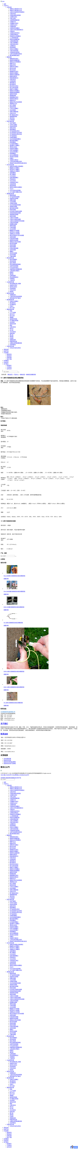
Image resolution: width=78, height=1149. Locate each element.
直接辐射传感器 (14, 214)
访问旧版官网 (7, 758)
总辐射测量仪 (13, 137)
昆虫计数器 (13, 262)
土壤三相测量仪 (14, 42)
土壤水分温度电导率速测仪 (17, 12)
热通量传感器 (13, 224)
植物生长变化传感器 (15, 241)
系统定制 (6, 349)
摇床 (11, 325)
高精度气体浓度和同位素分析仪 (18, 163)
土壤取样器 (13, 26)
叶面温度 (12, 119)
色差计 (11, 306)
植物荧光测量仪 (14, 73)
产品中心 (6, 5)
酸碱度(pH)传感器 (14, 230)
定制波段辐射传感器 (15, 212)
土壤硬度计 (13, 45)
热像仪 (11, 158)
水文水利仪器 (10, 164)
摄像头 (11, 251)
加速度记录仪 (13, 285)
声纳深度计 (13, 179)
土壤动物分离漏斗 (15, 270)
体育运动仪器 (10, 293)
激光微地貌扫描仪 (15, 55)
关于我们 (6, 364)
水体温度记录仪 (14, 182)
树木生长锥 (13, 68)
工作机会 (9, 367)
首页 (5, 4)
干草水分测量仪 (14, 108)
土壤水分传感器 (14, 217)
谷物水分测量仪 (14, 301)
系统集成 (13, 777)
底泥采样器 (13, 185)
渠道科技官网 (7, 760)
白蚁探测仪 (13, 275)
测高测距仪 (13, 82)
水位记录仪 (13, 180)
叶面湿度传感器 (14, 238)
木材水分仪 (13, 113)
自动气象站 (13, 122)
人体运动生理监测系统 (16, 296)
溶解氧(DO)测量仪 (15, 171)
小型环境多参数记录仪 (16, 161)
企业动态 (6, 362)
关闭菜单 (3, 777)
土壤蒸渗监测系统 (15, 52)
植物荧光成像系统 (15, 74)
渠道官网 (8, 777)
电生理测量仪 (13, 259)
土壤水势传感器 (14, 222)
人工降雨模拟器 (14, 37)
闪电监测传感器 (14, 248)
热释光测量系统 (14, 111)
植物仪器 (9, 57)
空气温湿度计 (13, 135)
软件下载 (9, 359)
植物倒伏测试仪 (14, 98)
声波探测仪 (13, 288)
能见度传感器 (13, 243)
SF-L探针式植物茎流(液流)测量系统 (13, 702)
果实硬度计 (13, 302)
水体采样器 (13, 184)
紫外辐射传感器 (14, 208)
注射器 (11, 338)
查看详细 (6, 578)
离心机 (11, 335)
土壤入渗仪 (13, 18)
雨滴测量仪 (13, 153)
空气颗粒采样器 (14, 320)
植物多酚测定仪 (14, 78)
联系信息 (4, 734)
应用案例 (6, 360)
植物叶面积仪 (13, 76)
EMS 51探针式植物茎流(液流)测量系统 (14, 687)
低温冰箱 (12, 333)
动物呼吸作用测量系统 (16, 269)
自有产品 (6, 351)
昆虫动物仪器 (10, 257)
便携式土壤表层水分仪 (16, 8)
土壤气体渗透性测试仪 (16, 53)
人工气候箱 (13, 312)
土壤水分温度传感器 (15, 219)
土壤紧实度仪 (13, 16)
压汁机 (11, 330)
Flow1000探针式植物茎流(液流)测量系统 (14, 575)
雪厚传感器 (13, 225)
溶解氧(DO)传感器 (15, 233)
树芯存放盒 (13, 69)
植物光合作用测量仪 (15, 61)
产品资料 (6, 352)
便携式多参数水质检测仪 (16, 166)
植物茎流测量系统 (15, 60)
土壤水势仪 (13, 13)
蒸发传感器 (13, 246)
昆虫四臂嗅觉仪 (14, 277)
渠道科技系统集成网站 (10, 761)
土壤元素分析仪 (14, 44)
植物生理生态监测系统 (16, 102)
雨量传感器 (13, 200)
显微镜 (11, 317)
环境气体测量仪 (14, 150)
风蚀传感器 (13, 245)
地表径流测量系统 (15, 39)
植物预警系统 (13, 116)
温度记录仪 (13, 127)
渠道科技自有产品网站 (10, 763)
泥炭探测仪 (13, 47)
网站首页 (10, 374)
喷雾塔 (11, 272)
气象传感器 (13, 256)
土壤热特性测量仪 (15, 28)
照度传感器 (13, 209)
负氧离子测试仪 (14, 159)
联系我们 (9, 365)
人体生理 (12, 280)
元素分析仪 (13, 327)
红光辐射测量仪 (14, 143)
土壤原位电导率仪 (15, 33)
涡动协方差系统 (14, 156)
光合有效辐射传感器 (15, 204)
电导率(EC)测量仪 (14, 169)
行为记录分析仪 (14, 267)
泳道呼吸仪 (13, 344)
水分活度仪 (13, 331)
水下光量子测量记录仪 (16, 192)
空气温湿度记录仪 (15, 131)
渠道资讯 (9, 354)
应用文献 (9, 357)
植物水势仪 (13, 65)
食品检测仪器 (10, 299)
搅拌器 (11, 336)
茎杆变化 (12, 118)
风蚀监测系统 (13, 126)
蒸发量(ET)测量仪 (14, 145)
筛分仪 (11, 328)
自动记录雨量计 (14, 151)
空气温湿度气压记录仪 (16, 132)
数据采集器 (13, 195)
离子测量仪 (13, 174)
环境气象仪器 (10, 121)
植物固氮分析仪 (14, 97)
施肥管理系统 (13, 94)
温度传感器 (13, 216)
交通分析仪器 (10, 346)
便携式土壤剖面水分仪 (16, 10)
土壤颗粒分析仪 (14, 23)
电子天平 (12, 314)
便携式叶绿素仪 (14, 66)
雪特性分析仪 (13, 147)
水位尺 (11, 188)
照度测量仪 (13, 142)
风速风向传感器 (14, 198)
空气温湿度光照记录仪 (16, 134)
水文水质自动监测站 (15, 190)
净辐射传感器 (13, 206)
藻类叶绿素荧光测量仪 (16, 187)
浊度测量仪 (13, 172)
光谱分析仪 (13, 79)
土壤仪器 (9, 7)
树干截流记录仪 (14, 114)
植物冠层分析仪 (14, 58)
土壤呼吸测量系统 (15, 20)
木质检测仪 (13, 81)
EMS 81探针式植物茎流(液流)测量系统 (14, 671)
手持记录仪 (13, 290)
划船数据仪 (13, 294)
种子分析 (12, 307)
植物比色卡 (13, 100)
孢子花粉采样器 (14, 87)
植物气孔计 (13, 63)
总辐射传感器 (13, 203)
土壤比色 (12, 31)
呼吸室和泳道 (13, 341)
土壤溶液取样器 (14, 41)
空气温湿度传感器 (15, 196)
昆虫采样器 (13, 261)
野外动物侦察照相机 (15, 264)
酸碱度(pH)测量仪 (14, 167)
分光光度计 (13, 176)
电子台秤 (12, 315)
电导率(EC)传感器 (14, 232)
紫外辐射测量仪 (14, 140)
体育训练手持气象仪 (15, 298)
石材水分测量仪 (14, 49)
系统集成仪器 (10, 193)
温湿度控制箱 (13, 319)
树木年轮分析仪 (14, 86)
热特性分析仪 (13, 286)
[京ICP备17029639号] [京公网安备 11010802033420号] (15, 775)
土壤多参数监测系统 (15, 15)
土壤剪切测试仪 (14, 34)
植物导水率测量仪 (15, 90)
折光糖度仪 (13, 304)
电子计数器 (13, 105)
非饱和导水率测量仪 (15, 36)
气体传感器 (13, 227)
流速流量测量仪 (14, 177)
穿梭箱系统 (13, 339)
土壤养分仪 (13, 21)
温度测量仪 (13, 129)
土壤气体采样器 (14, 50)
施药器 (11, 274)
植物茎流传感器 (14, 240)
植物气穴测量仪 (14, 89)
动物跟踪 (12, 278)
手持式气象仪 (13, 124)
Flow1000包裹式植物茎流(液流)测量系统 (14, 591)
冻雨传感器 (13, 249)
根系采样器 (13, 106)
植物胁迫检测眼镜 (15, 92)
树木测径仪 (13, 84)
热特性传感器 (13, 253)
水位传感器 (13, 229)
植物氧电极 (13, 95)
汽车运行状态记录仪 (15, 347)
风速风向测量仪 (14, 148)
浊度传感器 (13, 237)
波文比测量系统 (14, 155)
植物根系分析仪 (14, 71)
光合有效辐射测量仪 (15, 139)
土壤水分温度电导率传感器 (17, 221)
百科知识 (9, 355)
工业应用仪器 (10, 282)
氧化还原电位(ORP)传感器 (17, 235)
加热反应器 (13, 323)
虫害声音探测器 (14, 265)
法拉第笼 (12, 322)
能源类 (11, 291)
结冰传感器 (13, 254)
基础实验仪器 (10, 309)
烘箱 (11, 310)
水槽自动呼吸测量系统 (16, 343)
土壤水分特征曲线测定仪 (16, 29)
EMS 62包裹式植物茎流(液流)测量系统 (14, 607)
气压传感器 (13, 201)
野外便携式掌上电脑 (15, 283)
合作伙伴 (9, 368)
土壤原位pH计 (13, 24)
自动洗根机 (13, 110)
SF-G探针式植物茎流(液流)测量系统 (13, 622)
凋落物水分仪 (13, 103)
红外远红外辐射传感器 (16, 211)
